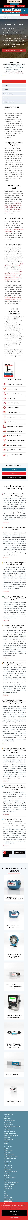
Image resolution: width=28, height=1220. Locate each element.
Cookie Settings (14, 1217)
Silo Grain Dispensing (13, 421)
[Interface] (11, 10)
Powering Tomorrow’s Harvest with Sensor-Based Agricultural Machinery (14, 750)
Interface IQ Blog (8, 1197)
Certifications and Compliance (11, 1156)
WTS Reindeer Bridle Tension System (14, 455)
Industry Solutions (8, 1167)
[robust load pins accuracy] (2, 819)
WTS (21, 299)
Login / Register (14, 3)
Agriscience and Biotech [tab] (9, 102)
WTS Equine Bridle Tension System (14, 450)
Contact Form (7, 1152)
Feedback (6, 1148)
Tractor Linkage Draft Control (14, 431)
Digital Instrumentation (9, 1131)
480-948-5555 (21, 6)
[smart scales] (2, 663)
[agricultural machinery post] (2, 748)
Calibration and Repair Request (11, 1182)
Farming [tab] (6, 97)
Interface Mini (7, 1118)
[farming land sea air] (3, 596)
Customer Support (8, 1150)
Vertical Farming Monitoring (14, 445)
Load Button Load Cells (9, 1120)
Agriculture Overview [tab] (9, 81)
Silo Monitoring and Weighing (15, 426)
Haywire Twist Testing (12, 407)
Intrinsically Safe (7, 1137)
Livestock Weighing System (14, 412)
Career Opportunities (9, 1154)
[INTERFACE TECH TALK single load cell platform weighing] (2, 494)
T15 (8, 229)
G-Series (6, 1143)
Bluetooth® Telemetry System (11, 1135)
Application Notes (8, 1169)
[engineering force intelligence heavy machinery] (2, 562)
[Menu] (19, 10)
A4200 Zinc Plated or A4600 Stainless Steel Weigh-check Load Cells (13, 205)
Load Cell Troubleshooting (10, 1184)
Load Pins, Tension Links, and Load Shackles (12, 1127)
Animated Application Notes (10, 1171)
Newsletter (6, 1195)
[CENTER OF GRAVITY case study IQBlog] (2, 786)
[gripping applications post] (2, 700)
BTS (8, 301)
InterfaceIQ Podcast (8, 1199)
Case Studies (7, 1173)
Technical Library (8, 1188)
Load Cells (6, 1116)
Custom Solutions (8, 1165)
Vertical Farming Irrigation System (16, 440)
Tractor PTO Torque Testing (14, 436)
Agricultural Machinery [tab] (9, 93)
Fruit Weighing (11, 398)
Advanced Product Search (14, 1)
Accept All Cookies (14, 1211)
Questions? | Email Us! (9, 6)
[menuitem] (19, 10)
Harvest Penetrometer (13, 403)
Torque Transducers (8, 1124)
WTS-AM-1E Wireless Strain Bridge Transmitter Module (13, 274)
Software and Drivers (9, 1186)
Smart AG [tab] (6, 89)
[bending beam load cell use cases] (2, 625)
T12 (6, 229)
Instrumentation (8, 1129)
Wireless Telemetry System (10, 1133)
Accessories (6, 1141)
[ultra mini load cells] (2, 527)
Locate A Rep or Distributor (10, 1158)
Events (5, 1193)
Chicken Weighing (12, 389)
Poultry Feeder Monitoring (14, 417)
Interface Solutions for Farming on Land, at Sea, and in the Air (15, 598)
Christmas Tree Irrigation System (15, 393)
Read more (6, 522)
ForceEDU (6, 1163)
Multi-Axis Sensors (8, 1122)
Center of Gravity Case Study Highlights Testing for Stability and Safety (15, 787)
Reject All (14, 1214)
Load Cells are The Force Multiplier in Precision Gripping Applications (14, 702)
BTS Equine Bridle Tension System (16, 384)
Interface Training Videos (9, 1177)
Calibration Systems (8, 1139)
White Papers (7, 1175)
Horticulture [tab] (7, 85)
